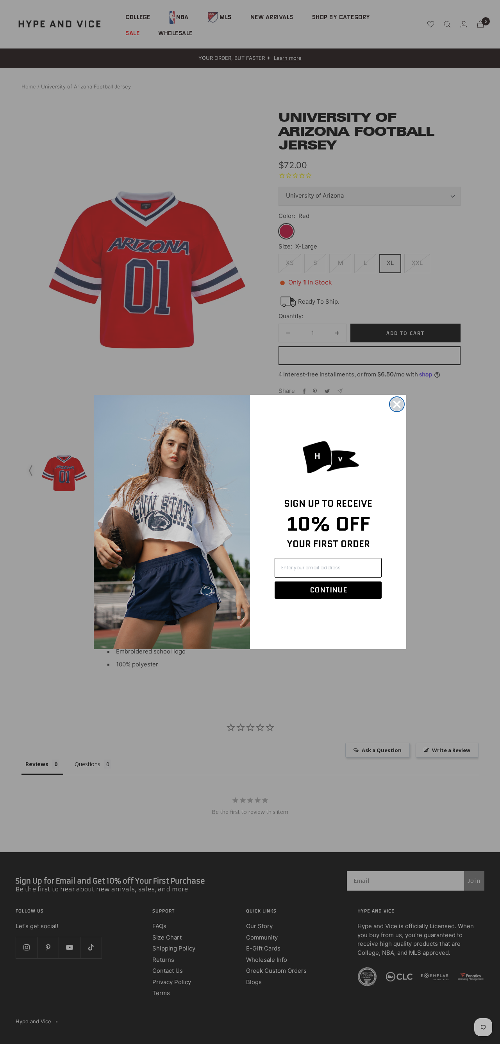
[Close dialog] (396, 404)
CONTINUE (328, 590)
